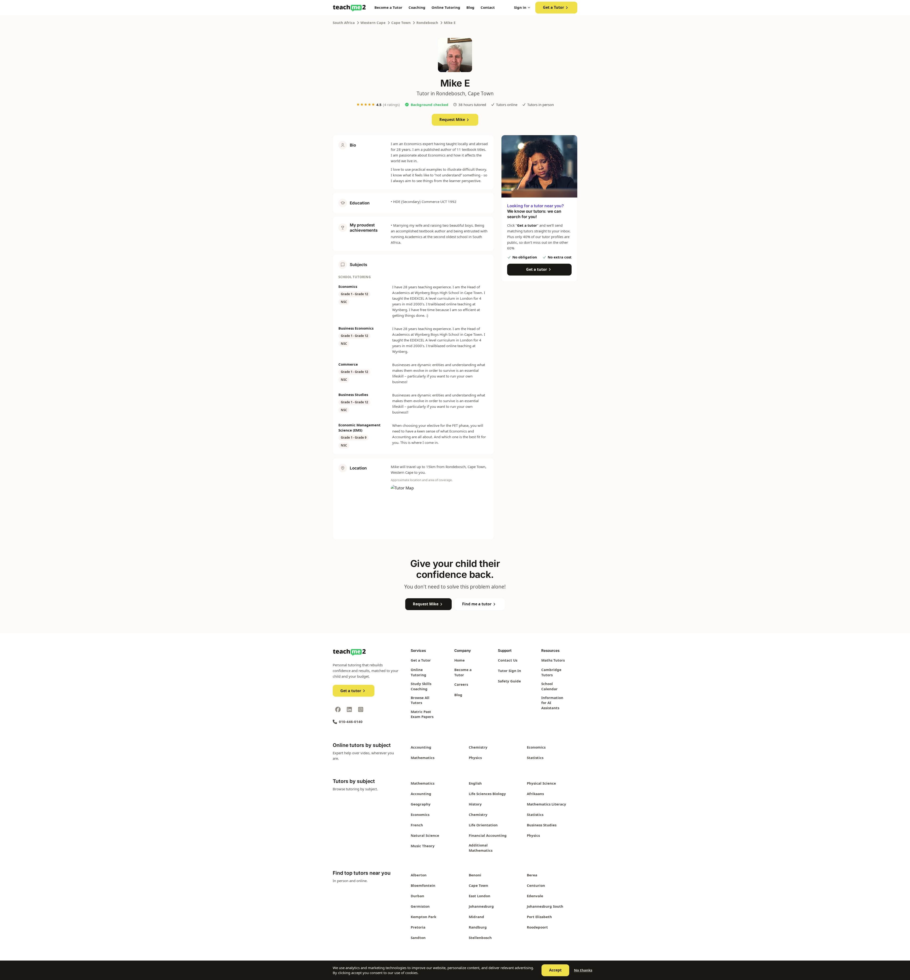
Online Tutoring (446, 7)
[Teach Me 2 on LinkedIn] (349, 709)
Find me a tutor (476, 604)
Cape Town (401, 22)
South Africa (344, 22)
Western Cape (373, 22)
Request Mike (452, 119)
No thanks (583, 970)
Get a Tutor (553, 7)
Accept (555, 970)
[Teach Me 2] (349, 7)
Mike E (449, 22)
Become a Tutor (388, 7)
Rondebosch (427, 22)
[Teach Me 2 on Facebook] (338, 709)
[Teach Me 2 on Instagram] (360, 709)
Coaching (417, 7)
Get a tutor (536, 269)
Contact (488, 7)
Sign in (520, 7)
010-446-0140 (351, 721)
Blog (470, 7)
